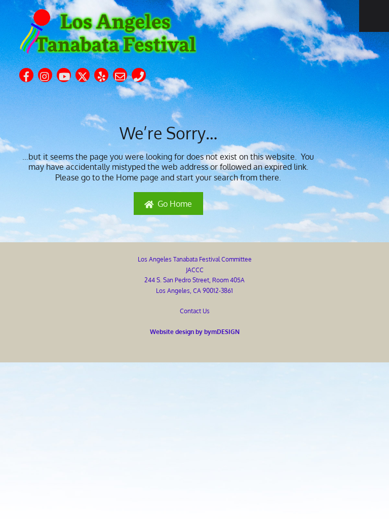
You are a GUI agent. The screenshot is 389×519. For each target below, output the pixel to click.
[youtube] (64, 74)
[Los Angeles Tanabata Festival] (108, 49)
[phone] (139, 74)
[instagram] (45, 74)
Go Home (175, 203)
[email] (120, 74)
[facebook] (26, 74)
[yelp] (101, 74)
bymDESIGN (222, 331)
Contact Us (195, 311)
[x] (82, 74)
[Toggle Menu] (374, 16)
